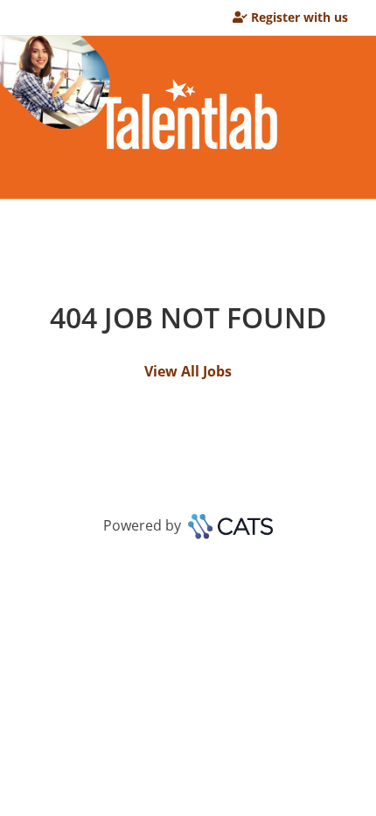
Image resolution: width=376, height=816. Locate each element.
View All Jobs (188, 371)
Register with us (299, 17)
